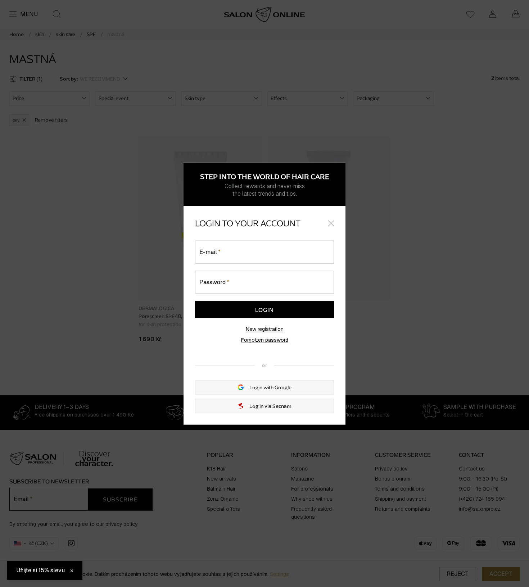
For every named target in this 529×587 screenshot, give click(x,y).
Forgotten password (264, 340)
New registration (265, 329)
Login (264, 309)
